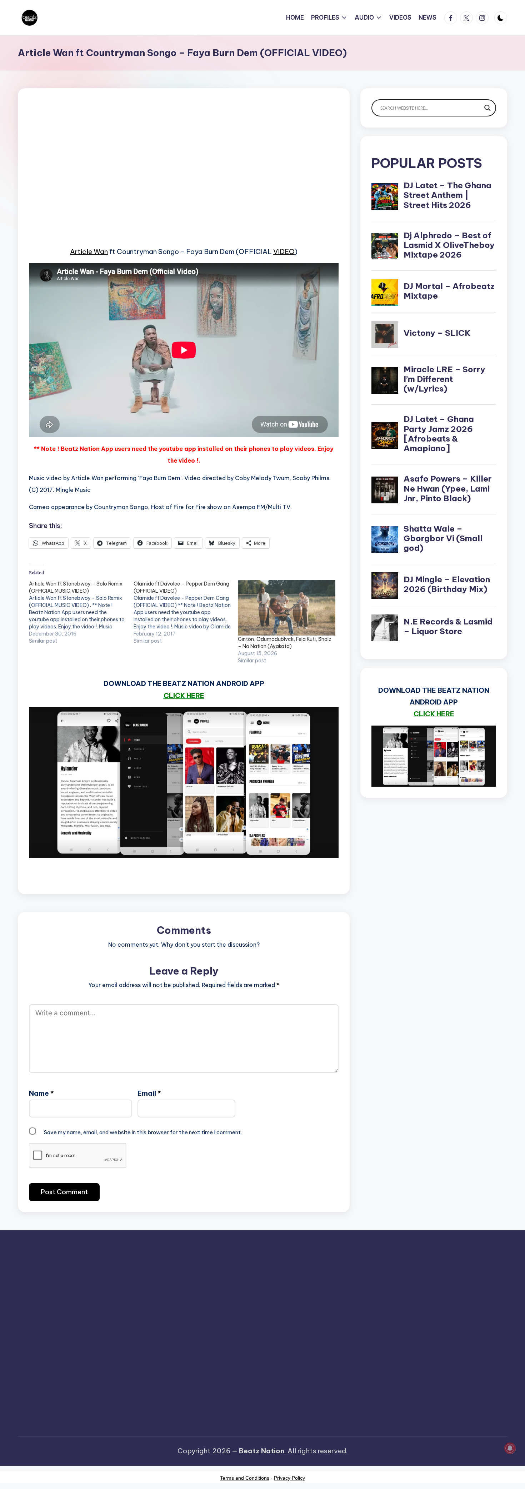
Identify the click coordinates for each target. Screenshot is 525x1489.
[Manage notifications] (510, 1448)
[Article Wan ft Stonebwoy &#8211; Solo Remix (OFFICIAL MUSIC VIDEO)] (81, 612)
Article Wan (89, 251)
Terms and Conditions (244, 1478)
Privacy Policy (289, 1478)
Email (149, 1093)
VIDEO (284, 251)
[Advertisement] (184, 179)
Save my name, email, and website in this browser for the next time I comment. (143, 1132)
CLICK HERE (184, 695)
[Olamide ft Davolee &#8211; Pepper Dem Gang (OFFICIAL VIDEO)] (186, 612)
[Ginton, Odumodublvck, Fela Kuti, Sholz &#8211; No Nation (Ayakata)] (286, 608)
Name (41, 1093)
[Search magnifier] (487, 108)
